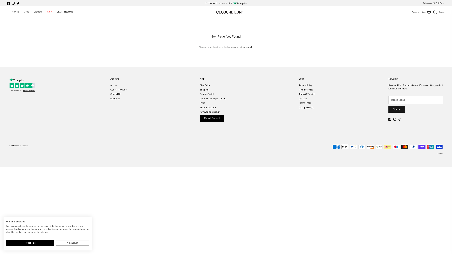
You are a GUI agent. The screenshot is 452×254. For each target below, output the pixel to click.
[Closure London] (229, 12)
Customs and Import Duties (213, 98)
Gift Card (303, 98)
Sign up (396, 109)
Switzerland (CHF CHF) (432, 3)
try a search (246, 47)
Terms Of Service (307, 94)
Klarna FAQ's (305, 103)
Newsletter (115, 98)
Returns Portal (207, 94)
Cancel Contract (212, 118)
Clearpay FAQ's (306, 107)
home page (232, 47)
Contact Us (115, 94)
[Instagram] (13, 3)
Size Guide (205, 85)
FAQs (202, 103)
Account (114, 85)
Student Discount (208, 107)
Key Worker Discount (210, 112)
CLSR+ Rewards (118, 90)
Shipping (204, 90)
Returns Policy (306, 90)
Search (440, 153)
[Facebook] (8, 3)
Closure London (21, 146)
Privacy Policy (305, 85)
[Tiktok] (18, 3)
